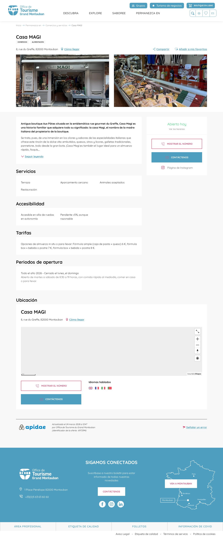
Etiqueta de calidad (83, 526)
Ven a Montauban (181, 483)
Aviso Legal (123, 534)
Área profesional (27, 526)
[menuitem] (26, 10)
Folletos (139, 526)
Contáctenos (111, 491)
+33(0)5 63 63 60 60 (37, 496)
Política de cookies (204, 534)
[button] (193, 13)
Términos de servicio (175, 534)
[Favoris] (206, 13)
